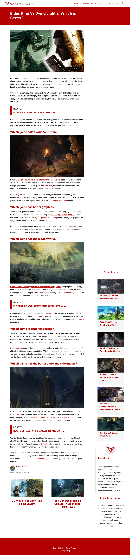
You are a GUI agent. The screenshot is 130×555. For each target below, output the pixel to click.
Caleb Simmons (22, 467)
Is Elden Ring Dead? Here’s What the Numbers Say (39, 306)
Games (12, 472)
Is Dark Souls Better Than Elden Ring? (34, 112)
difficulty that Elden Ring (58, 200)
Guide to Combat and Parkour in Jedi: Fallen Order (109, 377)
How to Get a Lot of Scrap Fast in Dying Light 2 (38, 431)
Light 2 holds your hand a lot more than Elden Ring (38, 180)
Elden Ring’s (39, 293)
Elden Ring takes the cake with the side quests (50, 417)
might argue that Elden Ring (45, 218)
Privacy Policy (65, 551)
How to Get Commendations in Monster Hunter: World (110, 407)
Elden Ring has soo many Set (63, 215)
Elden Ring (47, 186)
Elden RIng (14, 348)
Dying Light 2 (19, 472)
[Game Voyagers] (22, 3)
